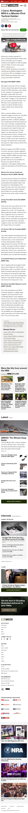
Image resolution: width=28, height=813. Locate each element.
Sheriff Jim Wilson (7, 519)
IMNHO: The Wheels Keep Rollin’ (13, 439)
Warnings (3, 808)
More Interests (16, 516)
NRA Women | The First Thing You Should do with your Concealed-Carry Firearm (6, 387)
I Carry (16, 22)
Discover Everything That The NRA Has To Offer (13, 780)
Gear (9, 22)
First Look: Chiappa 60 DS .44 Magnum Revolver (9, 473)
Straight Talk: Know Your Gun (8, 481)
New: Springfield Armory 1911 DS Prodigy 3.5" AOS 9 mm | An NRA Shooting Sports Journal (7, 405)
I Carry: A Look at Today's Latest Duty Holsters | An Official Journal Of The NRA (13, 587)
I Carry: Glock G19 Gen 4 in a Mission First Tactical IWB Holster (13, 346)
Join (12, 1)
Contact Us (3, 627)
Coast (24, 73)
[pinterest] (9, 25)
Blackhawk (5, 71)
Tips (5, 451)
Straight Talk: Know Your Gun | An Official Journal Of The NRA (13, 538)
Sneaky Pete (5, 77)
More (10, 417)
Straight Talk (5, 541)
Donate (20, 1)
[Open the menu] (25, 5)
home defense (20, 324)
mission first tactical (11, 326)
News (2, 451)
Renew (15, 1)
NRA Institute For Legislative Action (9, 671)
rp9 (14, 322)
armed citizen (13, 541)
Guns (6, 22)
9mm (17, 322)
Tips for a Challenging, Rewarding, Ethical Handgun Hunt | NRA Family (12, 545)
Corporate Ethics (20, 806)
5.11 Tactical (5, 73)
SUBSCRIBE (9, 610)
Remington (21, 65)
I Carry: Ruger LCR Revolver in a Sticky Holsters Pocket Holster (13, 341)
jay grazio (20, 326)
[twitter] (6, 25)
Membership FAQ (5, 683)
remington (10, 322)
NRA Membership (5, 679)
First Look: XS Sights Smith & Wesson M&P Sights (9, 455)
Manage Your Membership (7, 685)
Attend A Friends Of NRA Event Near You (12, 799)
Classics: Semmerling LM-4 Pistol (9, 464)
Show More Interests (17, 590)
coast (17, 325)
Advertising (4, 625)
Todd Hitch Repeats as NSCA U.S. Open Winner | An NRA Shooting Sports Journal (21, 404)
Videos (3, 22)
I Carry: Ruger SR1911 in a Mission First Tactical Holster (14, 337)
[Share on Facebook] (2, 25)
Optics (2, 657)
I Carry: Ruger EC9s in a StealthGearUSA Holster (11, 350)
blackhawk (6, 325)
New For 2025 (4, 648)
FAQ (2, 629)
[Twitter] (27, 1)
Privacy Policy (4, 806)
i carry (5, 322)
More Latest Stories (17, 501)
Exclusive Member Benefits (7, 681)
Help (2, 632)
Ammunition (4, 650)
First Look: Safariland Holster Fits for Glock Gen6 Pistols (9, 490)
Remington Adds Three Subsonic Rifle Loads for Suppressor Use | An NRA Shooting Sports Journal (20, 387)
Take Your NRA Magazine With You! (12, 741)
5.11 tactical (12, 325)
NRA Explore (4, 673)
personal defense (11, 324)
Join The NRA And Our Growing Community (11, 760)
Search (3, 634)
